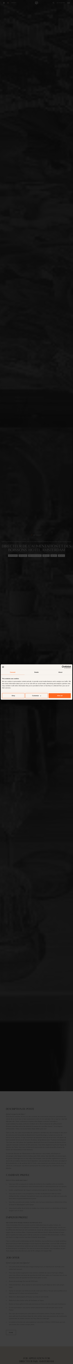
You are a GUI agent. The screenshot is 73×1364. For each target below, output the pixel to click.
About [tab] (60, 672)
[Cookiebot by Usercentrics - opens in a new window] (63, 667)
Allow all (59, 695)
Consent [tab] (12, 672)
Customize (35, 695)
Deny (13, 695)
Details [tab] (36, 672)
